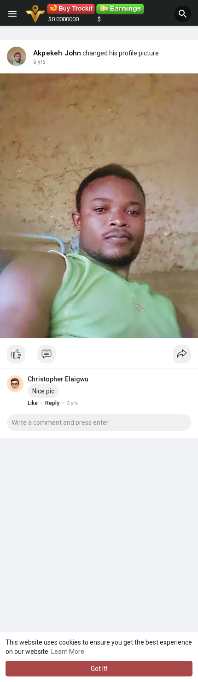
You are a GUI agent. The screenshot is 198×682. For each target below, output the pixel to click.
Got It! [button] (99, 668)
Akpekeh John (57, 53)
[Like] (99, 356)
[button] (183, 14)
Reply (52, 403)
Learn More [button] (67, 651)
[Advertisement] (99, 558)
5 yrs (39, 62)
